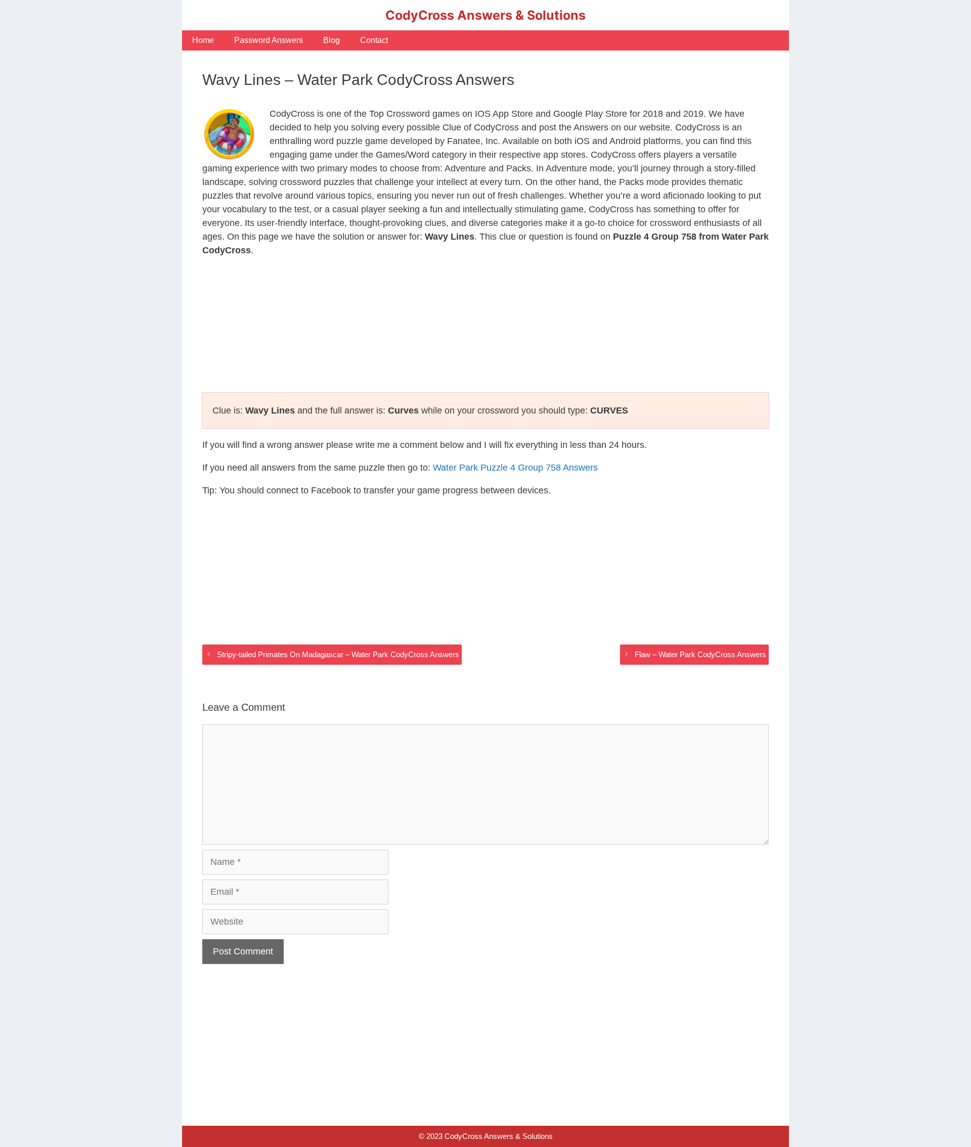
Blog (331, 40)
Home (203, 40)
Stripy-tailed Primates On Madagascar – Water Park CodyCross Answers (338, 654)
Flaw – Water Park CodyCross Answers (700, 654)
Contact (374, 40)
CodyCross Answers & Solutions (485, 15)
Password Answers (268, 40)
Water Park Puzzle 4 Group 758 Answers (515, 468)
